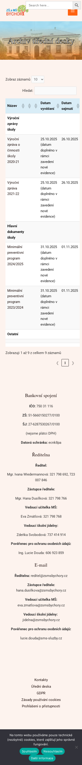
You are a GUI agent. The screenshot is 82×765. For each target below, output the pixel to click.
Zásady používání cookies (41, 700)
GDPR (41, 693)
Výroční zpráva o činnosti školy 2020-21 (13, 150)
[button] (22, 106)
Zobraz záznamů (17, 79)
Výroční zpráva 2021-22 (13, 188)
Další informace (42, 758)
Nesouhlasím (53, 751)
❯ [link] (73, 362)
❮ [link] (57, 362)
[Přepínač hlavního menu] (73, 11)
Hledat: (27, 91)
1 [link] (65, 362)
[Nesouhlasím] (76, 747)
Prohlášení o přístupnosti (41, 706)
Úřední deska (41, 686)
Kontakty (41, 680)
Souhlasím (29, 751)
